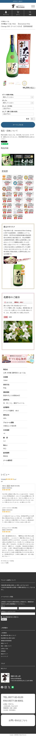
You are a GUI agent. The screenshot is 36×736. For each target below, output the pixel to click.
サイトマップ (4, 656)
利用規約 (3, 651)
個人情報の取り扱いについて (8, 635)
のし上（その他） (7, 106)
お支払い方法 (4, 648)
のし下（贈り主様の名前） (10, 111)
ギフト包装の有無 (8, 94)
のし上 (5, 100)
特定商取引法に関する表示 (8, 638)
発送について (4, 643)
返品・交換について (6, 646)
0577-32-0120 (13, 697)
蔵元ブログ (4, 668)
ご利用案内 (4, 632)
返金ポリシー (4, 653)
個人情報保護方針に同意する (10, 617)
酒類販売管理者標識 (6, 640)
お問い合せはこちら (18, 720)
